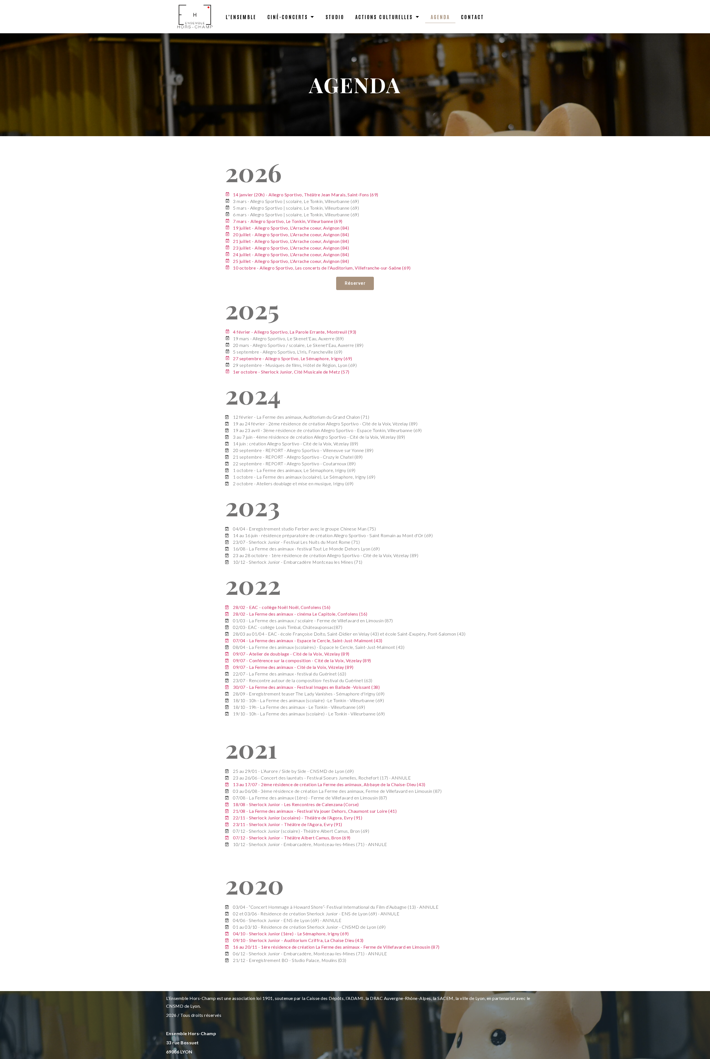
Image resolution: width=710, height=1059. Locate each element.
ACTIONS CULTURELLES (384, 16)
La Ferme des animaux (271, 667)
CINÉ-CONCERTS (287, 16)
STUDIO (335, 16)
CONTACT (472, 16)
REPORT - (276, 456)
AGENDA (440, 16)
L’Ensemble (241, 16)
